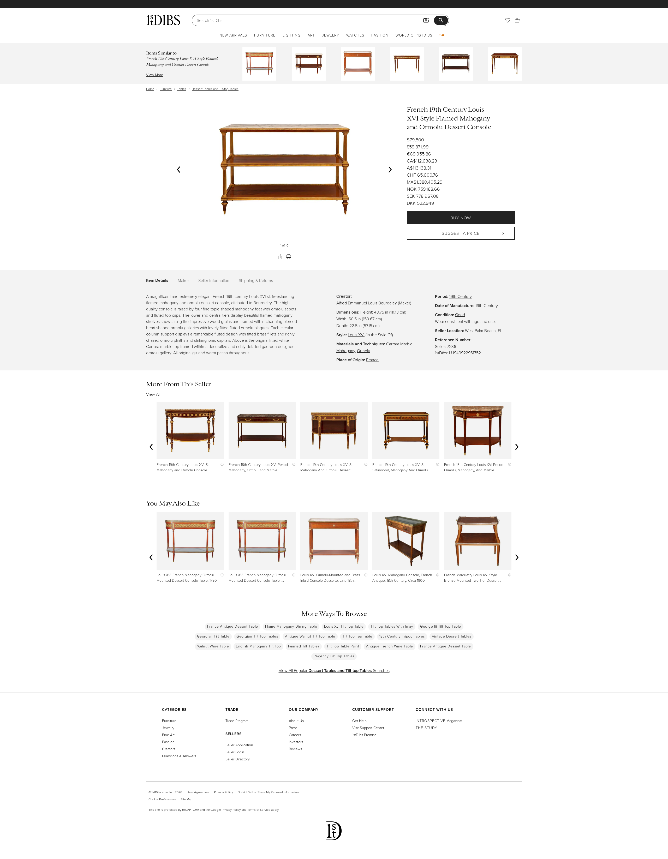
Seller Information (213, 280)
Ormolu (363, 350)
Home (150, 89)
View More (154, 74)
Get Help (359, 720)
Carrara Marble (399, 344)
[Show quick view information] (221, 464)
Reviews (295, 748)
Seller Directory (237, 758)
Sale (444, 35)
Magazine (439, 720)
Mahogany (345, 350)
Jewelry (330, 35)
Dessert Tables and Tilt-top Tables (215, 89)
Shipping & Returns (256, 280)
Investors (296, 741)
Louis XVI (356, 335)
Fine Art (168, 734)
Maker (183, 280)
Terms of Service (258, 809)
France (372, 360)
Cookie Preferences (162, 799)
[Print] (288, 257)
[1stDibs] (163, 20)
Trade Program (236, 720)
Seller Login (234, 751)
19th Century (460, 296)
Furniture (265, 35)
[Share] (280, 257)
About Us (296, 720)
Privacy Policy (223, 792)
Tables (181, 89)
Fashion (380, 35)
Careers (295, 734)
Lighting (292, 35)
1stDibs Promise (364, 734)
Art (311, 35)
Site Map (186, 799)
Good (460, 314)
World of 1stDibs (414, 35)
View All (153, 394)
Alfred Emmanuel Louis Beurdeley (366, 303)
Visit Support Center (368, 727)
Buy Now (460, 218)
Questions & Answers (179, 755)
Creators (168, 748)
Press (293, 727)
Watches (355, 35)
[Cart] (517, 20)
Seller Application (239, 744)
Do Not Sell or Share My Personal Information (268, 792)
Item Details (157, 280)
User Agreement (198, 792)
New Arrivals (233, 35)
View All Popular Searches (334, 670)
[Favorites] (507, 20)
